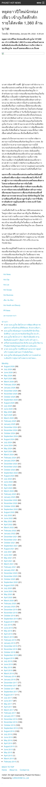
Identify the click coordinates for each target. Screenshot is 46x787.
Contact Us (24, 769)
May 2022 (8, 521)
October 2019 (9, 615)
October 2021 (9, 542)
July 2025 (8, 405)
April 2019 (8, 633)
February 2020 (10, 603)
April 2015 (8, 755)
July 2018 (8, 661)
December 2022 (10, 500)
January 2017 (9, 716)
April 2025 (8, 415)
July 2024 (8, 442)
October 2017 (9, 688)
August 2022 (9, 512)
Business (8, 295)
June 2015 (8, 749)
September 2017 (11, 691)
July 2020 (8, 588)
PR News (6, 310)
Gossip (7, 290)
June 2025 (8, 408)
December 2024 (10, 427)
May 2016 (8, 740)
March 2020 (9, 600)
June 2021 (8, 554)
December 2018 (10, 646)
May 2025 (8, 412)
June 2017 (8, 700)
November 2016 (10, 722)
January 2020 (9, 606)
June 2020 (8, 591)
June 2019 (8, 627)
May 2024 (8, 448)
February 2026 (10, 384)
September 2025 (11, 399)
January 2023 (9, 497)
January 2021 (9, 570)
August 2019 (9, 621)
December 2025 (10, 390)
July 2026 (8, 369)
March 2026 (9, 381)
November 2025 (10, 393)
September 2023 (11, 472)
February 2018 (10, 676)
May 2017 (8, 703)
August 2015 (9, 746)
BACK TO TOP (8, 766)
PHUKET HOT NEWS (11, 2)
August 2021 (9, 548)
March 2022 (9, 527)
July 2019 (8, 624)
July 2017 (8, 697)
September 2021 (11, 545)
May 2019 (8, 630)
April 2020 (8, 597)
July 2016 (8, 734)
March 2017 (9, 709)
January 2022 (9, 533)
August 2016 (9, 731)
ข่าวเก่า (5, 321)
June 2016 (8, 737)
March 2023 (9, 491)
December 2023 (10, 463)
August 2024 (9, 439)
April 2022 (8, 524)
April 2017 (8, 706)
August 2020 (9, 585)
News (7, 274)
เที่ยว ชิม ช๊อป (8, 300)
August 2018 (9, 658)
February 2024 (10, 457)
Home (4, 769)
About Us (13, 769)
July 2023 (8, 478)
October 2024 (9, 433)
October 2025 (9, 396)
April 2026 (8, 378)
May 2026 (8, 375)
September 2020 (11, 582)
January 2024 (9, 460)
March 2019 (9, 637)
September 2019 (11, 618)
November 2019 (10, 612)
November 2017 (10, 685)
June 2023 (8, 481)
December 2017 (10, 682)
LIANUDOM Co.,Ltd (20, 778)
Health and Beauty (11, 305)
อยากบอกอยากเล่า (10, 315)
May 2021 (8, 557)
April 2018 (8, 670)
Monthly (5, 363)
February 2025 (10, 421)
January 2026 (9, 387)
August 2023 (9, 475)
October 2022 (9, 506)
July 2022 (8, 515)
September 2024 (11, 436)
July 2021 (8, 551)
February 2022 (10, 530)
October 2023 (9, 469)
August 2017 (9, 694)
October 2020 (9, 579)
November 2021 (10, 539)
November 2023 (10, 466)
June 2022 (8, 518)
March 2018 (9, 673)
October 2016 (9, 725)
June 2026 (8, 372)
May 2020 (8, 594)
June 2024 (8, 445)
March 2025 (9, 418)
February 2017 (10, 712)
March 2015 (9, 758)
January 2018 (9, 679)
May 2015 (8, 752)
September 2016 (11, 728)
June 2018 (8, 664)
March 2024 (9, 454)
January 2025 (9, 424)
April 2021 (8, 561)
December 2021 (10, 536)
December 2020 (10, 573)
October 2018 (9, 652)
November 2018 (10, 649)
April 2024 (8, 451)
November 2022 (10, 503)
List (6, 284)
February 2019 (10, 640)
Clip (6, 279)
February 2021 (10, 567)
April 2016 (8, 743)
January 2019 (9, 643)
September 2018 (11, 655)
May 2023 (8, 484)
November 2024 (10, 430)
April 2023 (8, 488)
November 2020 (10, 576)
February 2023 (10, 494)
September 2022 (11, 509)
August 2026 (9, 366)
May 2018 (8, 667)
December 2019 (10, 609)
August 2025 (9, 402)
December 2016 (10, 719)
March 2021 (9, 563)
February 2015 (10, 761)
